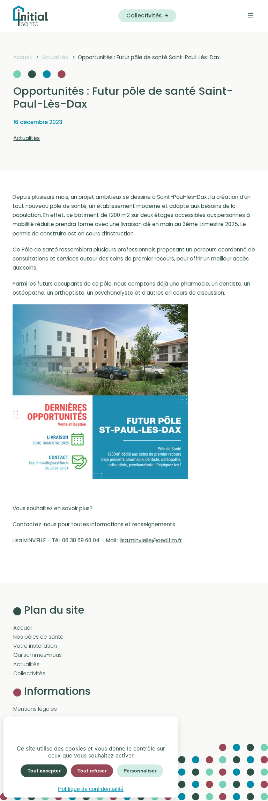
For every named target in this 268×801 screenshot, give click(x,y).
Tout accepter (44, 770)
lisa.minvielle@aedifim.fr (151, 540)
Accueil (22, 627)
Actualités (26, 138)
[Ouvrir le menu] (250, 15)
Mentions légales (35, 709)
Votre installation (35, 646)
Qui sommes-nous (37, 655)
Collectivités (144, 15)
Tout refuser (91, 770)
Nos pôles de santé (38, 636)
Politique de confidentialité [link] (91, 789)
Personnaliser (140, 770)
